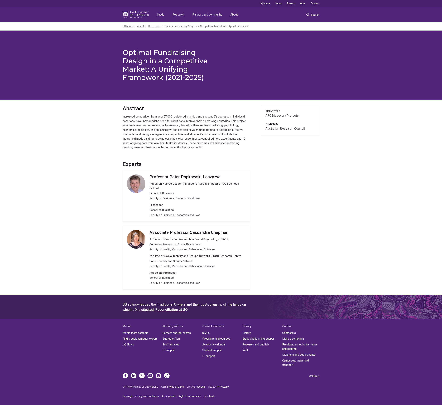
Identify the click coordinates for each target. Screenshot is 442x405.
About (234, 14)
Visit (245, 350)
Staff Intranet (170, 344)
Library (246, 333)
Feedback (209, 396)
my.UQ (206, 333)
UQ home (265, 3)
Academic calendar (214, 344)
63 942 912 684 (175, 386)
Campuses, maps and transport (295, 363)
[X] (142, 376)
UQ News (128, 344)
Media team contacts (135, 333)
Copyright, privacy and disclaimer (141, 396)
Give (302, 3)
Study (160, 14)
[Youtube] (150, 376)
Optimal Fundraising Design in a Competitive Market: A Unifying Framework (206, 26)
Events (291, 3)
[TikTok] (167, 376)
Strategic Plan (171, 338)
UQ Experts (154, 26)
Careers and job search (176, 333)
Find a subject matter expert (140, 338)
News (279, 3)
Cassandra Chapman (186, 257)
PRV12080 (223, 386)
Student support (212, 350)
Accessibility (169, 396)
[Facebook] (125, 376)
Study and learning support (258, 338)
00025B (200, 386)
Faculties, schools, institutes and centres (300, 347)
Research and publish (255, 344)
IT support (168, 350)
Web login (314, 376)
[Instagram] (158, 376)
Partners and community (207, 14)
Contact (315, 3)
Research (178, 14)
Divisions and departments (298, 354)
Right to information (190, 396)
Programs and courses (216, 338)
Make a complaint (293, 338)
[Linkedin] (133, 376)
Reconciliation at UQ (171, 310)
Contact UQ (289, 333)
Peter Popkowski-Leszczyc (186, 195)
